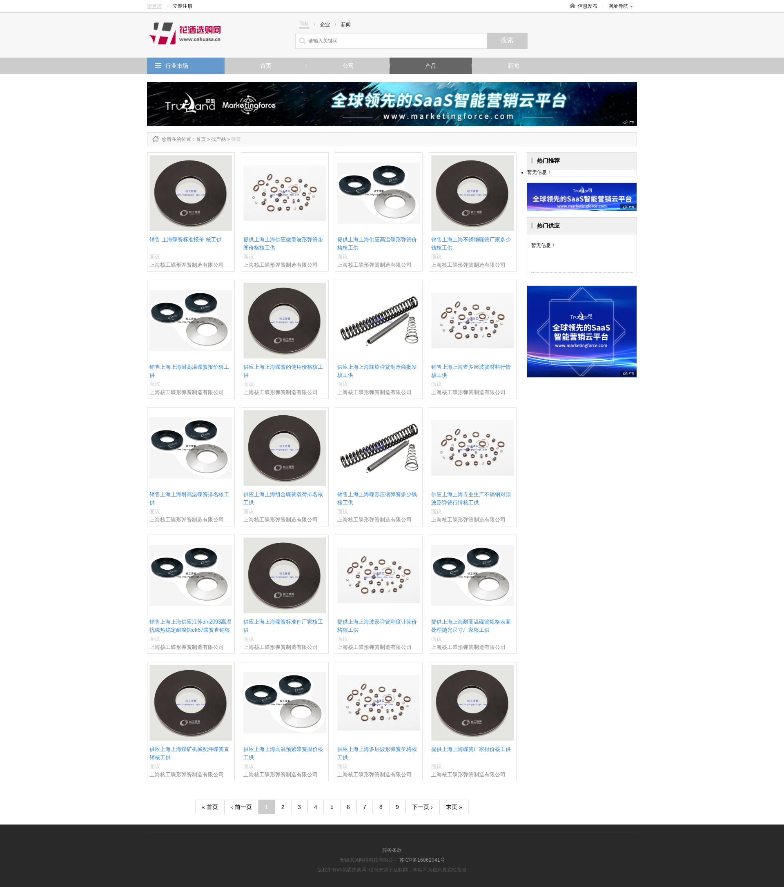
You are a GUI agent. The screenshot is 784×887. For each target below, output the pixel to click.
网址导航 (618, 6)
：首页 (198, 139)
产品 (431, 65)
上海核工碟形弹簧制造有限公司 (186, 265)
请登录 (154, 6)
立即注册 (182, 6)
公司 (348, 65)
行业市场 (176, 65)
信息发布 (587, 6)
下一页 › (422, 807)
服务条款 (392, 850)
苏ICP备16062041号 (422, 860)
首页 (266, 65)
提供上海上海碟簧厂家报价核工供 (471, 749)
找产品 (218, 139)
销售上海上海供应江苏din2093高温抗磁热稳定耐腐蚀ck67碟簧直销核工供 (190, 630)
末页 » (454, 807)
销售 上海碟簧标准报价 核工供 (185, 239)
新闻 (513, 65)
